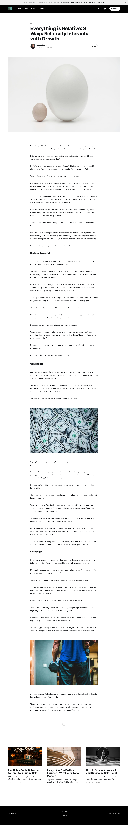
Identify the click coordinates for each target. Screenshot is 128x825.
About (26, 9)
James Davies (41, 45)
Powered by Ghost (114, 813)
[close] (125, 2)
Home (19, 9)
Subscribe (114, 9)
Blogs (32, 24)
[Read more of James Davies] (33, 46)
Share (94, 46)
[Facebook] (66, 811)
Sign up (65, 815)
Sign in (105, 9)
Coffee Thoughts (37, 9)
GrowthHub (11, 813)
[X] (62, 811)
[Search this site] (99, 8)
